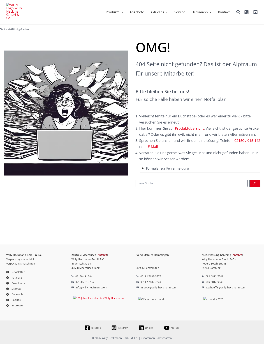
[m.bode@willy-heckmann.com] (156, 287)
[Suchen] (254, 183)
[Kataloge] (14, 277)
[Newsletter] (15, 272)
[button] (121, 12)
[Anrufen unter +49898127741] (212, 276)
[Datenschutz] (16, 294)
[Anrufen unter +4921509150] (246, 12)
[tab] (200, 168)
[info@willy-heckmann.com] (89, 287)
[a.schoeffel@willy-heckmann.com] (224, 287)
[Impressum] (15, 305)
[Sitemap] (13, 289)
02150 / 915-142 (247, 140)
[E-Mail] (255, 12)
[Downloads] (15, 283)
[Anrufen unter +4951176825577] (148, 276)
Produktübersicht (189, 128)
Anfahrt (102, 255)
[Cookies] (13, 300)
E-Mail (153, 146)
